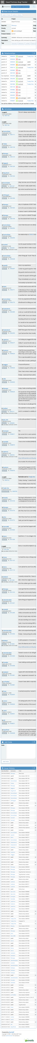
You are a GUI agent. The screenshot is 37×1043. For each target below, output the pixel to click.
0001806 (12, 84)
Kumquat (5, 431)
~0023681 (12, 685)
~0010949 (12, 530)
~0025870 (12, 694)
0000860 (12, 70)
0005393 (12, 92)
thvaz (4, 691)
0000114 (12, 67)
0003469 (12, 98)
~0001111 (12, 134)
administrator (9, 1035)
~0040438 (12, 733)
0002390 (12, 78)
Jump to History (17, 15)
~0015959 (12, 656)
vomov (5, 701)
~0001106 (6, 125)
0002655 (12, 95)
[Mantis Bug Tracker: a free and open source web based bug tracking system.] (29, 1040)
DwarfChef (6, 730)
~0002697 (12, 268)
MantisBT (11, 1032)
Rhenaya (14, 25)
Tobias (5, 144)
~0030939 (12, 704)
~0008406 (11, 423)
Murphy (5, 498)
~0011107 (12, 560)
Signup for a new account (22, 7)
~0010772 (12, 520)
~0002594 (12, 238)
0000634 (12, 59)
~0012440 (12, 612)
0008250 (12, 56)
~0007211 (11, 411)
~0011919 (12, 592)
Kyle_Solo (5, 420)
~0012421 (12, 603)
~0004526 (12, 368)
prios (4, 517)
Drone (5, 557)
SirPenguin (6, 195)
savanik (5, 265)
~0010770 (12, 510)
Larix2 (5, 710)
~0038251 (12, 723)
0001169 (12, 87)
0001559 (12, 73)
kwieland (5, 577)
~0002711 (12, 290)
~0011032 (6, 549)
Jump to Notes (7, 15)
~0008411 (12, 434)
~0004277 (12, 343)
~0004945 (12, 382)
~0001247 (11, 186)
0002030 (12, 76)
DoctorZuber (6, 131)
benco (5, 536)
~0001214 (12, 157)
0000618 (31, 234)
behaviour (21, 43)
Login (13, 7)
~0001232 (12, 176)
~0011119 (12, 570)
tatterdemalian (7, 600)
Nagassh (5, 163)
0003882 (12, 89)
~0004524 (12, 353)
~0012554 (12, 634)
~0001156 (12, 147)
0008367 (12, 101)
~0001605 (12, 208)
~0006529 (12, 392)
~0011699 (11, 580)
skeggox (5, 364)
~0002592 (12, 228)
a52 (4, 720)
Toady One (30, 56)
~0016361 (12, 675)
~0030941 (12, 714)
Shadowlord (6, 309)
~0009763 (14, 491)
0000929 (12, 62)
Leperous (5, 339)
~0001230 (12, 166)
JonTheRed (6, 682)
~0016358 (12, 665)
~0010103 (12, 501)
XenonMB (6, 526)
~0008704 (11, 455)
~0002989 (12, 312)
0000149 (12, 81)
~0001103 (6, 115)
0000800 (12, 65)
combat (28, 43)
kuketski (5, 609)
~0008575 (12, 445)
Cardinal (5, 408)
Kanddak (5, 442)
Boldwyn (5, 640)
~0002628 (12, 259)
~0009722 (6, 480)
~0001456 (12, 198)
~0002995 (12, 333)
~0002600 (11, 248)
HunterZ (5, 244)
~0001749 (12, 218)
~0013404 (11, 644)
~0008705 (12, 470)
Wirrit (4, 286)
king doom (6, 173)
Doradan (5, 662)
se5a (4, 379)
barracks (14, 43)
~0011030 (12, 539)
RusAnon (5, 350)
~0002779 (12, 302)
